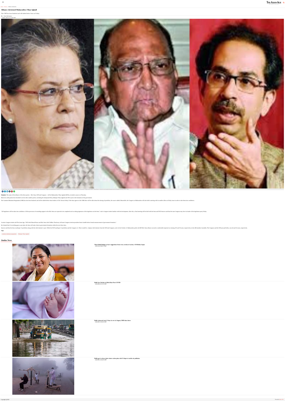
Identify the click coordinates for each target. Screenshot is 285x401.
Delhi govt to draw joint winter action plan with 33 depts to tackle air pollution (117, 358)
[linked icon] (7, 191)
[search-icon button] (283, 3)
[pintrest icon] (12, 191)
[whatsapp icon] (14, 191)
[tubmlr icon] (9, 191)
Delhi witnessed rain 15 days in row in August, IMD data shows (112, 320)
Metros (6, 6)
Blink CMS (281, 399)
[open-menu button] (3, 2)
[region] (142, 206)
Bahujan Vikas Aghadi (23, 234)
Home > (2, 6)
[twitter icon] (5, 191)
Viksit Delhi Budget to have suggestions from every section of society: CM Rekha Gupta (119, 244)
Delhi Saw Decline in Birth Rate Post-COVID (107, 282)
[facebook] (3, 191)
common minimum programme (9, 234)
